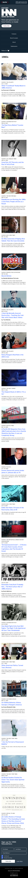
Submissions (14, 46)
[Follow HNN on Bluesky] (8, 50)
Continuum (6, 856)
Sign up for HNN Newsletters (14, 870)
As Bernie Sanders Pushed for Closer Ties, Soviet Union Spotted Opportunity (12, 780)
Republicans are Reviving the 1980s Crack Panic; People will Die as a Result (13, 202)
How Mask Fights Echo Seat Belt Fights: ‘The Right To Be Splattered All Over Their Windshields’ (13, 628)
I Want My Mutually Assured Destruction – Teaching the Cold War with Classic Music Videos (12, 315)
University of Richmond (21, 2)
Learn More (19, 861)
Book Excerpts (14, 38)
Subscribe (6, 26)
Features (14, 34)
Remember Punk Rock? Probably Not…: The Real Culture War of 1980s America (12, 587)
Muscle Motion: (6, 276)
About (14, 42)
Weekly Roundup (8, 858)
